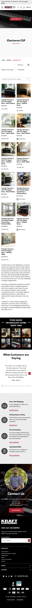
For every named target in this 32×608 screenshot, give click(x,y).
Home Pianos (5, 551)
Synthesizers (4, 555)
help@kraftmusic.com (16, 505)
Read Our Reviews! (14, 455)
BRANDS (9, 60)
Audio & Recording (6, 559)
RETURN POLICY (13, 425)
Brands (3, 561)
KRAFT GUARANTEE (14, 442)
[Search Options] (28, 79)
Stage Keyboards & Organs (8, 553)
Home (3, 60)
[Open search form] (18, 7)
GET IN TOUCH (16, 510)
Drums (3, 557)
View (11, 94)
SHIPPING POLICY (13, 410)
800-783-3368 (16, 503)
